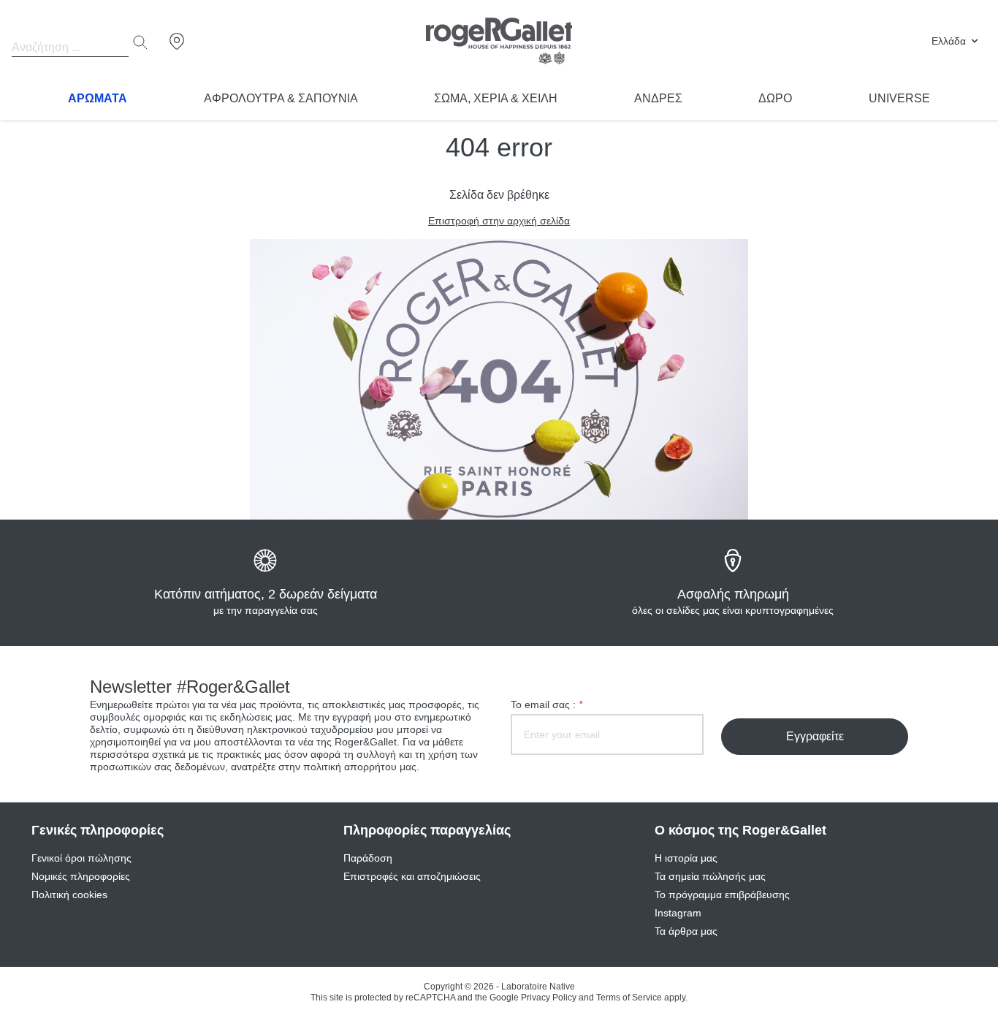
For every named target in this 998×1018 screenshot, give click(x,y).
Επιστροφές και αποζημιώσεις (412, 876)
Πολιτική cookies (69, 894)
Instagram (678, 913)
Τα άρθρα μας (686, 931)
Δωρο (775, 98)
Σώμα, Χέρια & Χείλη (495, 98)
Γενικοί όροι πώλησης (81, 858)
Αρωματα (97, 98)
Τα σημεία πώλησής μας (710, 876)
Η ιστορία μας (686, 858)
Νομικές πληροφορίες (80, 876)
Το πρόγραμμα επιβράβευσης (722, 894)
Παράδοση (367, 858)
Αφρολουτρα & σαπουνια (281, 98)
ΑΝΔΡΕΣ (658, 98)
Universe (899, 98)
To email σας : (546, 704)
